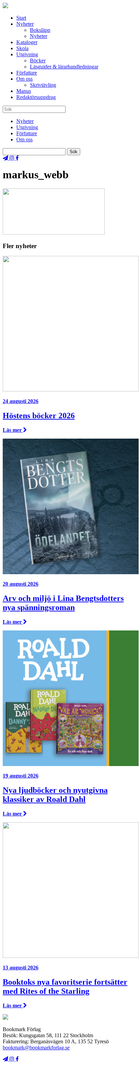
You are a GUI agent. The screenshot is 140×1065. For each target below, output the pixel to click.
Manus (23, 91)
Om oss (24, 79)
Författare (26, 73)
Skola (22, 48)
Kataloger (26, 42)
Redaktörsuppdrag (36, 97)
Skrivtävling (43, 85)
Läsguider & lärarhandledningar (64, 66)
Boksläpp (40, 30)
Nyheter (25, 24)
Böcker (38, 60)
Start (21, 18)
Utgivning (27, 54)
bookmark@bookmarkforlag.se (36, 1047)
